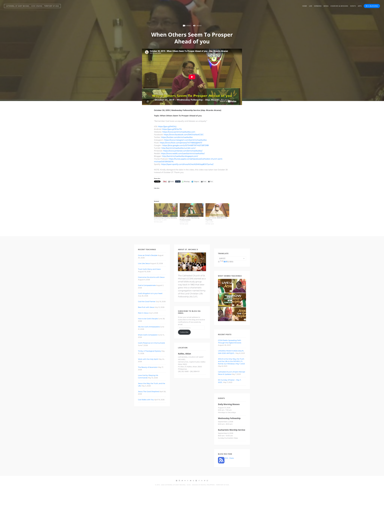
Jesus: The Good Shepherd (148, 391)
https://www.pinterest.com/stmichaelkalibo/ (182, 151)
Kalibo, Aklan (184, 353)
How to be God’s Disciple (148, 319)
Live (310, 6)
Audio (199, 25)
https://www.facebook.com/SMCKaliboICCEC (184, 135)
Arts (360, 6)
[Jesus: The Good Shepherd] (239, 314)
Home (304, 6)
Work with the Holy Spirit (148, 359)
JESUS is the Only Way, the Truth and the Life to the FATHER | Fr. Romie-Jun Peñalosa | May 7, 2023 (231, 361)
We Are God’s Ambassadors (149, 327)
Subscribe (184, 332)
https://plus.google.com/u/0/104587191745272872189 (185, 145)
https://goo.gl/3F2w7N (172, 129)
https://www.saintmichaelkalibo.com (178, 132)
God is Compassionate (147, 285)
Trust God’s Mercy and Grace (149, 269)
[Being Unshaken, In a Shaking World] (239, 286)
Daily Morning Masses (229, 404)
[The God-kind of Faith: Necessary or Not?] (225, 314)
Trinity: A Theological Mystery (149, 351)
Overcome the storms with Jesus (151, 277)
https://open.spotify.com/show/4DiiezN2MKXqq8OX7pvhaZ (187, 164)
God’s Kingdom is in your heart (150, 293)
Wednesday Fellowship (229, 418)
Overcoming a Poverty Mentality (165, 218)
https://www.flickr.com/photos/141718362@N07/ (181, 143)
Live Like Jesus (144, 263)
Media (326, 6)
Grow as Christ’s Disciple (147, 255)
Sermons (318, 6)
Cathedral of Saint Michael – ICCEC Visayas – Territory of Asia (32, 6)
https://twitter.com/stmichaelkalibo (177, 137)
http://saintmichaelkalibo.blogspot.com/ (180, 156)
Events (353, 6)
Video (188, 25)
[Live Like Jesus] (225, 286)
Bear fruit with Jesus (146, 307)
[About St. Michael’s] (192, 261)
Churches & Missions (339, 6)
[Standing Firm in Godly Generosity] (225, 300)
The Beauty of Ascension (148, 367)
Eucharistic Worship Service (231, 429)
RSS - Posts (229, 458)
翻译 (225, 262)
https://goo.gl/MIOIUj (167, 126)
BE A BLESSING (372, 6)
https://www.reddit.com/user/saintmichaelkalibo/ (183, 153)
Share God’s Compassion (148, 335)
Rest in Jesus (143, 313)
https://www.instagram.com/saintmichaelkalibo (185, 140)
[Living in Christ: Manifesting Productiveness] (191, 210)
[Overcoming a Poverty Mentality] (166, 210)
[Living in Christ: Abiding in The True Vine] (217, 210)
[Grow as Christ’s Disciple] (239, 300)
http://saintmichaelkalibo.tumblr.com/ (178, 148)
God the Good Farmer (146, 301)
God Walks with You (146, 400)
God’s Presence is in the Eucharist (151, 343)
